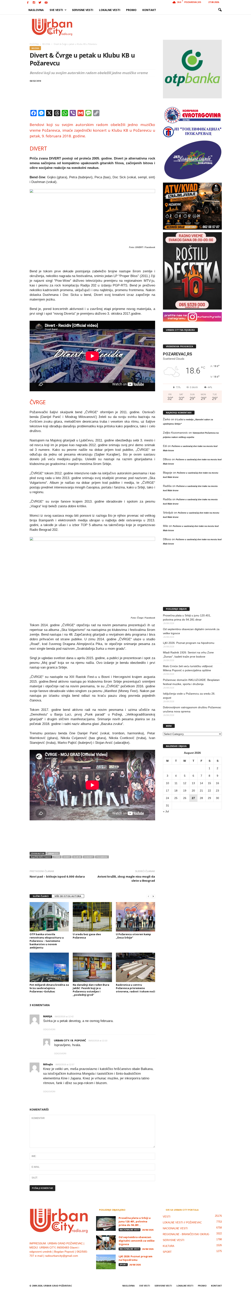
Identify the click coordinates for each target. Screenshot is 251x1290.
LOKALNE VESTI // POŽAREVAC (182, 1222)
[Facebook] (27, 3)
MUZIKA (35, 48)
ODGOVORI (49, 1029)
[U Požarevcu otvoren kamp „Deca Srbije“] (135, 916)
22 (209, 790)
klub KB (77, 857)
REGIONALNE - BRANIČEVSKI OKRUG (186, 1234)
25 (175, 798)
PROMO (131, 10)
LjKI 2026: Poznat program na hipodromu (188, 642)
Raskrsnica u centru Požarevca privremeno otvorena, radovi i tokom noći (135, 988)
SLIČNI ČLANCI (41, 896)
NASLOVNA (36, 10)
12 (184, 783)
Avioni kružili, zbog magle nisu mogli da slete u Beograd (126, 878)
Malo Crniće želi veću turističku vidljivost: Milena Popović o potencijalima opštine (188, 668)
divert (67, 857)
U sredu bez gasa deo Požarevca (87, 935)
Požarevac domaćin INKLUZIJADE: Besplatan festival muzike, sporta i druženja (191, 682)
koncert (88, 857)
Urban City (53, 853)
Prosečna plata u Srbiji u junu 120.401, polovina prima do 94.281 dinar (187, 617)
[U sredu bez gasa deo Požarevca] (92, 916)
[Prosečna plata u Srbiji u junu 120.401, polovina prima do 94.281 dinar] (106, 1223)
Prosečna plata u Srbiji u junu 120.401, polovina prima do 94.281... (135, 1221)
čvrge (57, 857)
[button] (220, 10)
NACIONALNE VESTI (129, 1229)
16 (217, 783)
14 (201, 783)
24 (167, 798)
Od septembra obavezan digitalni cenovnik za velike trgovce (191, 631)
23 (217, 790)
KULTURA (168, 1246)
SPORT (123, 1264)
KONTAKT (149, 10)
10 (167, 783)
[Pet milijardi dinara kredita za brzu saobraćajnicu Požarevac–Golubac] (49, 967)
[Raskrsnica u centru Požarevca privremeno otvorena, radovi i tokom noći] (135, 967)
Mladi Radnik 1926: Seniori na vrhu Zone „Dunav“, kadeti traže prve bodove (188, 654)
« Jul (166, 811)
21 (201, 790)
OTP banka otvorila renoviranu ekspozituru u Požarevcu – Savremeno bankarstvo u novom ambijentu (47, 940)
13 (193, 783)
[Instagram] (34, 3)
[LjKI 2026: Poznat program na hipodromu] (106, 1262)
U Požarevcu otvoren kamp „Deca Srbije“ (133, 935)
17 (167, 790)
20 (193, 790)
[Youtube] (46, 3)
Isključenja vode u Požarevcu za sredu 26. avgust (189, 695)
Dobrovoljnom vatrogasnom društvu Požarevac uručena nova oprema (192, 709)
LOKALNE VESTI (109, 10)
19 (184, 790)
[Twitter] (40, 3)
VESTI (166, 1216)
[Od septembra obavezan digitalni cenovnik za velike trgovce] (106, 1242)
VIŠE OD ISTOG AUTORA (68, 896)
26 (184, 798)
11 (176, 783)
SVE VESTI (56, 10)
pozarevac (101, 857)
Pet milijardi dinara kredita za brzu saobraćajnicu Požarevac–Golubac (49, 988)
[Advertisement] (154, 27)
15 (209, 783)
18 (175, 790)
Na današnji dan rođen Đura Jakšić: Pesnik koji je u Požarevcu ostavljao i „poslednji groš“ (91, 989)
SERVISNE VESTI (82, 10)
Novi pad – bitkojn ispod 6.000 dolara (57, 876)
